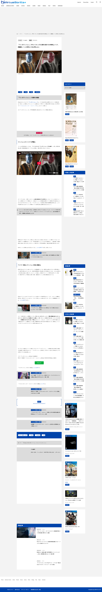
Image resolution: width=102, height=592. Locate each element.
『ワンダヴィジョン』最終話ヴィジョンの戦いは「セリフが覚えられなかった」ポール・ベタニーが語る (45, 308)
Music (39, 5)
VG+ (97, 589)
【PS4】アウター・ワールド (70, 477)
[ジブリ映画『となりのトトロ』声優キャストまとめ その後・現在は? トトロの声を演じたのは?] (68, 179)
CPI (100, 589)
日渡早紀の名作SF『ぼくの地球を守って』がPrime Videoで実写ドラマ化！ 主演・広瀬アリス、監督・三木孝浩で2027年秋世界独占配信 (78, 213)
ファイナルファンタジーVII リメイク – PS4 (73, 451)
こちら (41, 383)
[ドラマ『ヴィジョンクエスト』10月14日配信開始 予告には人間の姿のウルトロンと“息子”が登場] (68, 394)
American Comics (10, 5)
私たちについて (10, 589)
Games (34, 5)
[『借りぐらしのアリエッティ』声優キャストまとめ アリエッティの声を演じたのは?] (68, 345)
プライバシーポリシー (25, 589)
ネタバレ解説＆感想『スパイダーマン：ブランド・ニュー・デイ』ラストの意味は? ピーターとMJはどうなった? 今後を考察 (78, 330)
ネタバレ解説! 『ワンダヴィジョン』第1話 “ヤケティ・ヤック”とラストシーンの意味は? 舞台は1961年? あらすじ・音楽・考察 (45, 376)
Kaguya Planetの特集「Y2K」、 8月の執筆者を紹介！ (78, 298)
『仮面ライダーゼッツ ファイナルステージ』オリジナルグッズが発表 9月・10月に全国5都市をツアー (78, 204)
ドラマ (43, 529)
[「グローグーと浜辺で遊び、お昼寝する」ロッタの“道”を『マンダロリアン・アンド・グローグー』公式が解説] (68, 195)
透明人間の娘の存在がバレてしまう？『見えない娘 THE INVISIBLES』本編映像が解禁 (78, 281)
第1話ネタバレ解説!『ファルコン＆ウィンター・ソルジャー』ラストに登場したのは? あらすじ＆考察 (45, 392)
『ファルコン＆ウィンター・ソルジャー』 (27, 105)
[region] (51, 20)
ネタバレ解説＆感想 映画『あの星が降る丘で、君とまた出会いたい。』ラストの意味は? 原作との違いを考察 (78, 371)
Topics (54, 5)
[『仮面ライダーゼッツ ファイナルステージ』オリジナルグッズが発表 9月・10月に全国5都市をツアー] (68, 203)
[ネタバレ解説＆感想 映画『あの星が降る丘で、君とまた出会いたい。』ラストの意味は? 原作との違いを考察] (68, 370)
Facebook (38, 435)
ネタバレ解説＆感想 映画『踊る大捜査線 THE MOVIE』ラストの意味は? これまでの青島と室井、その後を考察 (78, 387)
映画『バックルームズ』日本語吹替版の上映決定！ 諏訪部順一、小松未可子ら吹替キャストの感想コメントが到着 (78, 290)
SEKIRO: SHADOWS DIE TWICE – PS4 (72, 526)
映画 (75, 269)
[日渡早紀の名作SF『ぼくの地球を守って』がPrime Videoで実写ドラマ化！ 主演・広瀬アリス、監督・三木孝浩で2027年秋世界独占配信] (68, 211)
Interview (60, 5)
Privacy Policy (85, 2)
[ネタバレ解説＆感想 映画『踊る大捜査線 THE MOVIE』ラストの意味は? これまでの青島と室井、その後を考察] (68, 386)
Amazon (67, 114)
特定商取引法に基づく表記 (36, 589)
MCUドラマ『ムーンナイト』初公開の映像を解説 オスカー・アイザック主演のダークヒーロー (48, 542)
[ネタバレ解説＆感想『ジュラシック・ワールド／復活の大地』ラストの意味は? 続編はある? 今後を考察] (68, 337)
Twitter (31, 435)
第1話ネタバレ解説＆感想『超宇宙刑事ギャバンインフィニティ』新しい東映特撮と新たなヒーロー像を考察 (48, 553)
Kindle (67, 140)
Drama (28, 5)
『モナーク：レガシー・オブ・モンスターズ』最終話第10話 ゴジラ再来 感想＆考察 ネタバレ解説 (48, 532)
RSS (44, 435)
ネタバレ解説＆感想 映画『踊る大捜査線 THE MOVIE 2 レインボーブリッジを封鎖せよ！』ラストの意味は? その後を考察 (78, 188)
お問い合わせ (57, 452)
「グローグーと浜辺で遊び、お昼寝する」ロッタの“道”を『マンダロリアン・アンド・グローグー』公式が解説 (78, 196)
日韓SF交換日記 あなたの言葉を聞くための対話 (74, 111)
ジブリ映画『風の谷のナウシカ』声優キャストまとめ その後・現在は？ (78, 354)
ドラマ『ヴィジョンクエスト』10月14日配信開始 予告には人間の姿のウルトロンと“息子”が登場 (78, 395)
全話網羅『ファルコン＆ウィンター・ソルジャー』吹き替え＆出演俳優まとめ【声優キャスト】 (45, 425)
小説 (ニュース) (77, 294)
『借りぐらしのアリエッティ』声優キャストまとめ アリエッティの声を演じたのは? (78, 346)
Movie (2, 5)
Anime (17, 5)
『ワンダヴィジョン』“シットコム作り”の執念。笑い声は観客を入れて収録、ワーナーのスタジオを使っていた (45, 256)
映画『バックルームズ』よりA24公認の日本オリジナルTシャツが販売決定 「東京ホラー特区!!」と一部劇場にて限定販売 (78, 273)
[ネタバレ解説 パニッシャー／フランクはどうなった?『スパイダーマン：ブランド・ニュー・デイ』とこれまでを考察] (68, 361)
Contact (92, 2)
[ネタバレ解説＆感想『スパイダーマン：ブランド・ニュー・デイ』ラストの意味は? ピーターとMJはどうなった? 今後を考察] (68, 328)
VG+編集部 (25, 40)
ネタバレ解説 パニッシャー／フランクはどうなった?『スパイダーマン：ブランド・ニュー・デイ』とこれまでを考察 (78, 363)
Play (49, 5)
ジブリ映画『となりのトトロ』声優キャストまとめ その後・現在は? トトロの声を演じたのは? (78, 180)
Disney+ (38, 362)
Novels (23, 5)
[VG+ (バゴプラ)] (13, 2)
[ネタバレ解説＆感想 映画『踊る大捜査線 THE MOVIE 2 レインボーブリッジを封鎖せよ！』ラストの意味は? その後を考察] (68, 187)
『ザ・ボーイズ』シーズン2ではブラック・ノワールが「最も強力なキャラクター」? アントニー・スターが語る (48, 563)
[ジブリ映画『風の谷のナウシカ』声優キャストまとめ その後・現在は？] (68, 353)
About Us (79, 2)
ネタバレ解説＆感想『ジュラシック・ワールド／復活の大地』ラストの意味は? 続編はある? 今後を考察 (78, 338)
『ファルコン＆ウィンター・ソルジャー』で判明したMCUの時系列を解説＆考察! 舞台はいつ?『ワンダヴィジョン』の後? (45, 413)
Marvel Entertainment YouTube (38, 403)
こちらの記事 (38, 247)
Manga (44, 5)
